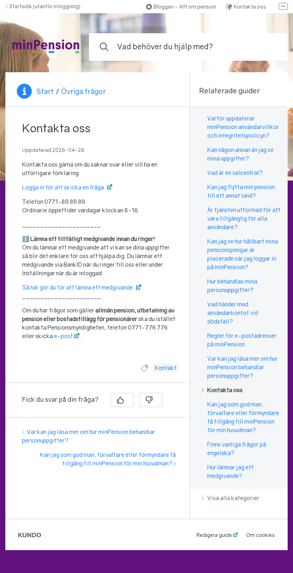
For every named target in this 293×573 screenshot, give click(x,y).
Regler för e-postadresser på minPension (242, 340)
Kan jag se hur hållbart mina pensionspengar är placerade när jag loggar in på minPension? (242, 254)
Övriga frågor (83, 91)
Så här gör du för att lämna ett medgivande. (78, 287)
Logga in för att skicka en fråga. (64, 187)
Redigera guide (214, 535)
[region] (97, 239)
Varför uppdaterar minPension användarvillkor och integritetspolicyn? (243, 127)
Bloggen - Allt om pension (185, 7)
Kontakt (166, 367)
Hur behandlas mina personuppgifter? (232, 285)
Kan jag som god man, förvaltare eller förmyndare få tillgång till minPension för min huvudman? (243, 417)
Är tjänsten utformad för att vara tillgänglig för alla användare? (243, 218)
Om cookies (260, 535)
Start (45, 91)
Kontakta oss (250, 7)
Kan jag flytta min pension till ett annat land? (241, 191)
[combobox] (188, 47)
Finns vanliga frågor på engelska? (236, 448)
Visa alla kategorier (233, 498)
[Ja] (122, 400)
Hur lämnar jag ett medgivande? (230, 471)
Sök (270, 47)
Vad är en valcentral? (235, 172)
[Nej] (150, 400)
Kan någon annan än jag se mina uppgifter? (240, 154)
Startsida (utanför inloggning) (44, 6)
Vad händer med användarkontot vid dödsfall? (232, 313)
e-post (63, 336)
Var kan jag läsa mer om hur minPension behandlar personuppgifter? (242, 367)
